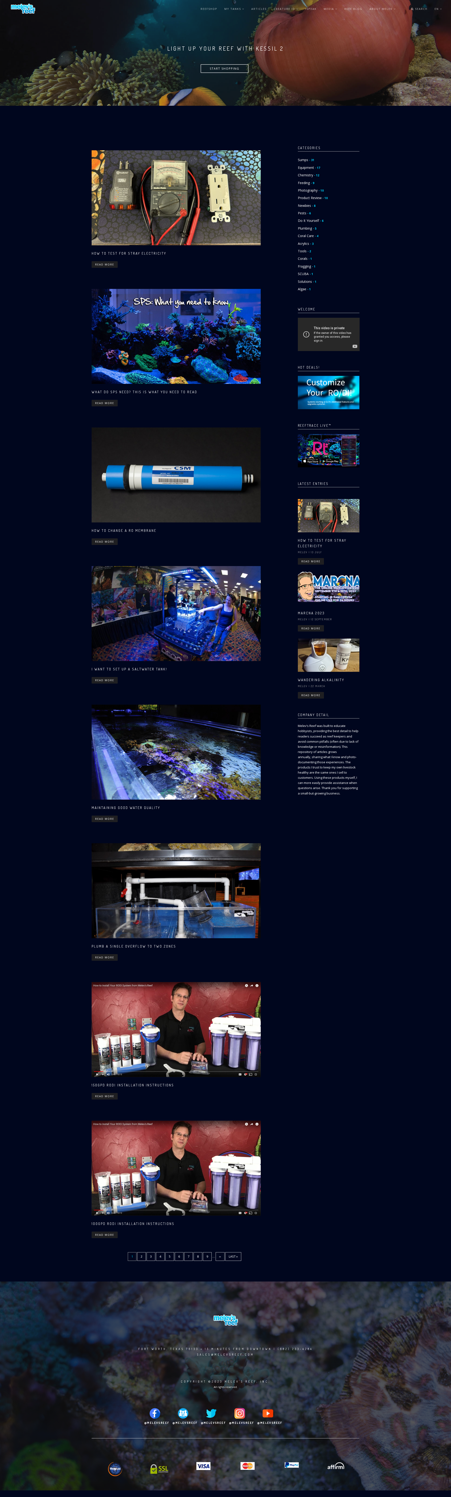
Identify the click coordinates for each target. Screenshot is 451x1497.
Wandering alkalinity (321, 680)
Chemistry (308, 175)
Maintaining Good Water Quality (126, 807)
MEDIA (329, 9)
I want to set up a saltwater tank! (129, 669)
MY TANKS (233, 9)
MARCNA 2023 (311, 613)
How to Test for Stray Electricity (129, 253)
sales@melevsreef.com (225, 1354)
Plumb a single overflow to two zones (134, 946)
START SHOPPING (224, 69)
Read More (104, 264)
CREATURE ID (285, 9)
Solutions (307, 281)
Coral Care (308, 236)
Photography (311, 190)
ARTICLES (259, 9)
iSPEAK (311, 9)
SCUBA (305, 274)
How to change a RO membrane (124, 530)
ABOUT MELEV (381, 9)
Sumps (306, 160)
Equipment (309, 167)
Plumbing (307, 228)
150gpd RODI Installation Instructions (133, 1085)
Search (421, 9)
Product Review (313, 198)
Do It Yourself (310, 220)
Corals (305, 258)
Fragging (306, 266)
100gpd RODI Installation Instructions (133, 1223)
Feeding (306, 183)
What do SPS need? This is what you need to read (144, 392)
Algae (304, 289)
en (437, 9)
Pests (304, 213)
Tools (304, 251)
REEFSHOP (209, 9)
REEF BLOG (353, 9)
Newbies (306, 205)
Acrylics (306, 243)
